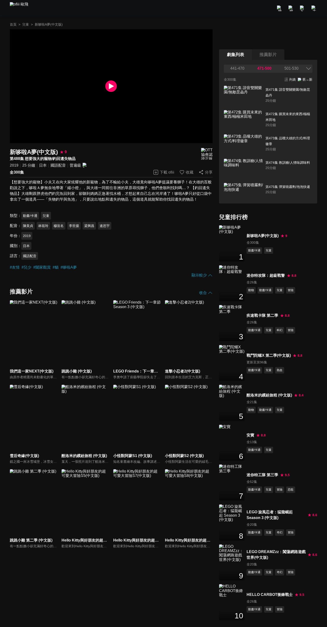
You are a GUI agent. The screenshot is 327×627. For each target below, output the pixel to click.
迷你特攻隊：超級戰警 (266, 275)
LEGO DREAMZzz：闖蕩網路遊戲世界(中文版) (276, 554)
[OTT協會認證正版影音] (207, 154)
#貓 (56, 267)
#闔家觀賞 (42, 267)
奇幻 (279, 532)
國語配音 (58, 165)
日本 (43, 165)
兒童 (25, 24)
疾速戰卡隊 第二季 (262, 315)
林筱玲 (43, 226)
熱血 (279, 370)
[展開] (308, 68)
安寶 (250, 435)
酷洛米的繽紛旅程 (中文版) (269, 395)
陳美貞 (28, 226)
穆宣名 (59, 226)
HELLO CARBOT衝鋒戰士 (270, 595)
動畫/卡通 (30, 216)
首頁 (13, 24)
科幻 (279, 330)
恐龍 (290, 489)
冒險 (290, 290)
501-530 (291, 68)
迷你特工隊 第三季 (262, 475)
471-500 (264, 68)
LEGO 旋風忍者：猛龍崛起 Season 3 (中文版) (270, 515)
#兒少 (26, 267)
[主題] (314, 8)
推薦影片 (268, 54)
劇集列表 (235, 54)
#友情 (15, 267)
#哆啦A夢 (69, 267)
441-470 (237, 68)
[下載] (303, 8)
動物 (251, 290)
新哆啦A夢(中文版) (263, 236)
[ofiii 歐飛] (22, 8)
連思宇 (105, 226)
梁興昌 (89, 226)
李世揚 (74, 226)
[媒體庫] (291, 8)
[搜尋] (280, 8)
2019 (14, 165)
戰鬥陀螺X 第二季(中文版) (269, 355)
